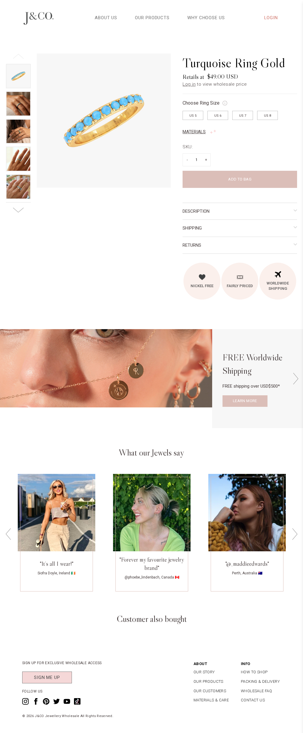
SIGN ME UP (47, 677)
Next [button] (295, 378)
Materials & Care (211, 700)
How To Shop (254, 672)
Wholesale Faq (256, 691)
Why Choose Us (206, 17)
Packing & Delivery (260, 681)
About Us (106, 17)
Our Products (152, 17)
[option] (104, 120)
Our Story (204, 672)
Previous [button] (8, 534)
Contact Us (253, 700)
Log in (189, 84)
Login (271, 17)
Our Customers (210, 691)
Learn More (245, 401)
